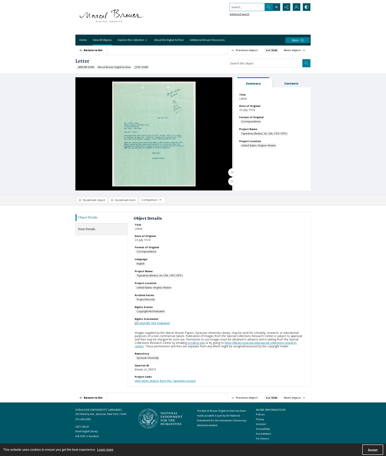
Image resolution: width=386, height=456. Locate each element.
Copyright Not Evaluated (150, 311)
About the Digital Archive (169, 40)
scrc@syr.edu (196, 343)
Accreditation (263, 433)
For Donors (262, 438)
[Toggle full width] (232, 172)
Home (83, 40)
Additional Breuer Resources (207, 40)
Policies (260, 414)
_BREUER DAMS (85, 67)
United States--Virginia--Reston (258, 145)
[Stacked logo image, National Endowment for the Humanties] (160, 418)
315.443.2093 (83, 419)
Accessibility (263, 429)
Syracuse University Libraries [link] (98, 410)
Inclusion (261, 424)
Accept (373, 449)
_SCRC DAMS (141, 67)
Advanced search (239, 14)
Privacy (260, 419)
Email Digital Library (86, 431)
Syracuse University (148, 358)
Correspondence (251, 121)
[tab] (253, 82)
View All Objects (102, 40)
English (141, 263)
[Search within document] (306, 63)
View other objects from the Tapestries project (165, 381)
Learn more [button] (105, 449)
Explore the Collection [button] (131, 40)
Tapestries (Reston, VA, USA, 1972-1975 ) (264, 133)
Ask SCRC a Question (87, 436)
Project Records (146, 299)
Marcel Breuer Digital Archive (114, 67)
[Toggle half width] (232, 181)
